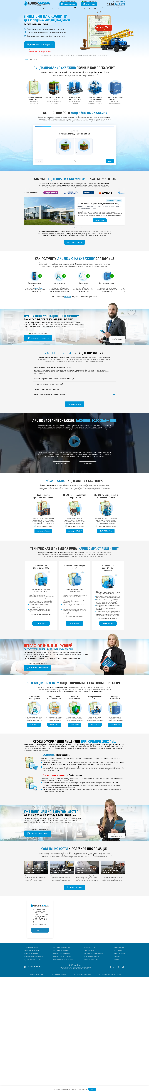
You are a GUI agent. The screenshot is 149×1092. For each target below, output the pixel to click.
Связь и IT (119, 200)
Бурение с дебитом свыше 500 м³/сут (63, 960)
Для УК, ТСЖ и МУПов (106, 531)
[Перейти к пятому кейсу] (77, 227)
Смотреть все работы (74, 242)
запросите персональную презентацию (55, 235)
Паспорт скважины (95, 724)
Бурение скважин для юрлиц (50, 8)
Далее (109, 161)
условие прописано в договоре (76, 233)
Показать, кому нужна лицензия (44, 526)
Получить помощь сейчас (39, 668)
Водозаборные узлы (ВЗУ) (69, 8)
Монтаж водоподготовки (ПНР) (92, 956)
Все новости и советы (74, 887)
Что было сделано (99, 220)
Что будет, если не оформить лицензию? (46, 389)
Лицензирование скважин (31, 8)
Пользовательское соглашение (59, 974)
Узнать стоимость (74, 623)
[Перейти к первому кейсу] (68, 227)
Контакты (116, 960)
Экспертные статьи (119, 947)
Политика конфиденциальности (35, 974)
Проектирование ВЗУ (89, 947)
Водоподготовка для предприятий (89, 8)
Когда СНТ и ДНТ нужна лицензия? (76, 526)
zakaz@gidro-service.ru (41, 922)
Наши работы (117, 956)
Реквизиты (40, 930)
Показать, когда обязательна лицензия (107, 526)
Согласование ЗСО (74, 724)
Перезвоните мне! (90, 4)
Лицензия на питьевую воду (60, 950)
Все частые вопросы (74, 404)
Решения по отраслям (108, 8)
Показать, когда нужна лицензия (75, 616)
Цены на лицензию (108, 623)
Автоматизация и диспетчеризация (93, 953)
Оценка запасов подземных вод (32, 960)
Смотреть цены (41, 623)
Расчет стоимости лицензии (41, 45)
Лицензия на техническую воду (61, 947)
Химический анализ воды (91, 960)
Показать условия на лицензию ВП (109, 618)
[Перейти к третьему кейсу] (72, 227)
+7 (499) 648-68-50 (41, 919)
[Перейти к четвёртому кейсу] (74, 227)
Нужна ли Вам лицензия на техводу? (42, 614)
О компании (121, 8)
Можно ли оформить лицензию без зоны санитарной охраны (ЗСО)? (55, 379)
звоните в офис (38, 288)
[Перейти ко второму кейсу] (70, 227)
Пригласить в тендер (69, 4)
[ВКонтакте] (114, 966)
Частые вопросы (118, 950)
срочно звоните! (75, 658)
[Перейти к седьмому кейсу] (81, 227)
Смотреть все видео (61, 464)
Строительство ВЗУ (89, 950)
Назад (39, 161)
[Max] (123, 966)
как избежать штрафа (60, 658)
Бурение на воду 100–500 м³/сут (62, 956)
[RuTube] (110, 966)
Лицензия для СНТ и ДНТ (74, 531)
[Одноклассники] (118, 966)
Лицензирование (110, 200)
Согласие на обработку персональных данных (110, 974)
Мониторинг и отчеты (115, 724)
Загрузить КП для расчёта (39, 833)
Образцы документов (119, 953)
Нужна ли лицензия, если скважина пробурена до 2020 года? (52, 367)
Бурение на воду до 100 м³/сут (61, 953)
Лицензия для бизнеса (43, 531)
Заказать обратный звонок (40, 338)
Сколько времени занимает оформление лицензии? (50, 394)
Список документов (34, 724)
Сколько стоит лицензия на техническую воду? (48, 384)
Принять (92, 1089)
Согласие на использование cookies (82, 974)
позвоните (67, 297)
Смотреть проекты (54, 724)
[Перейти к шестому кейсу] (79, 227)
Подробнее (84, 1089)
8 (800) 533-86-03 (41, 917)
